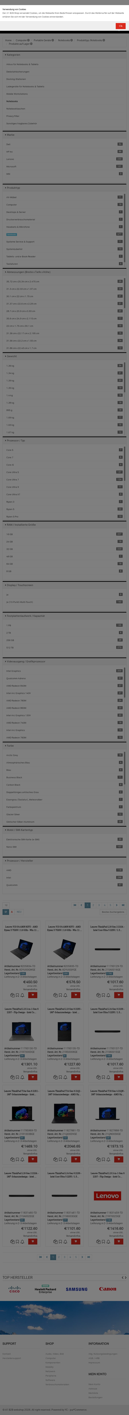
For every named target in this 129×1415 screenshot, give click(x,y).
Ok (120, 26)
